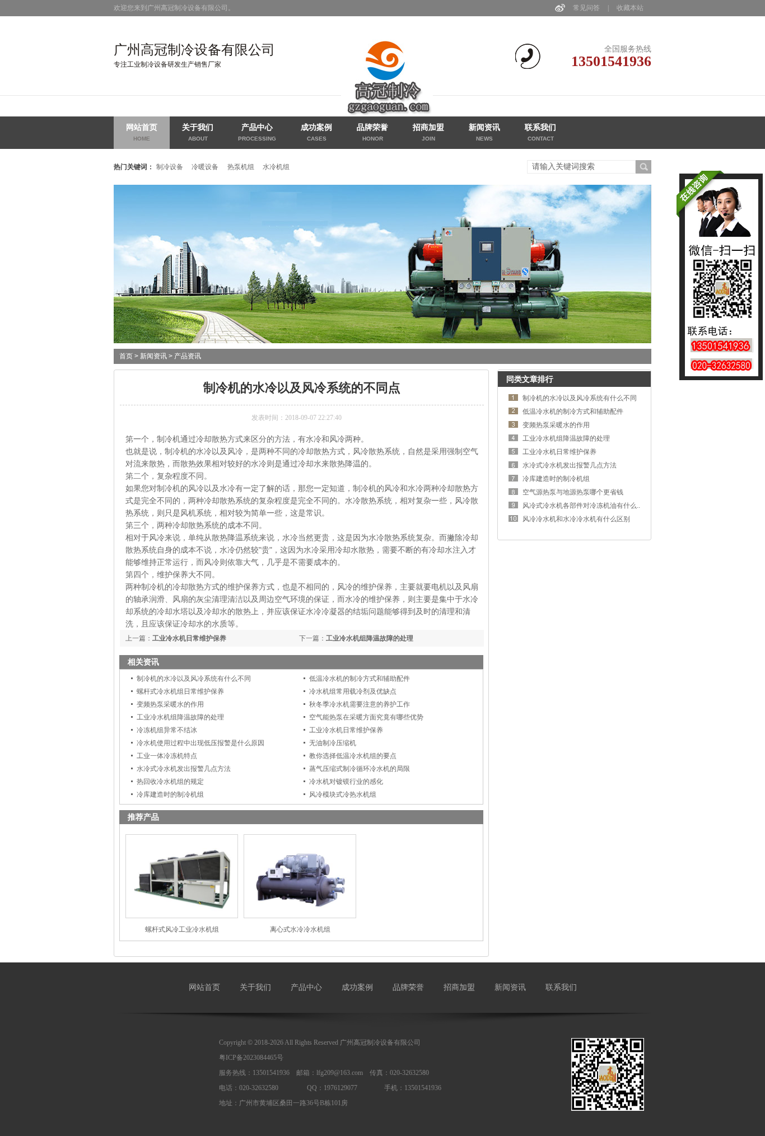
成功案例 (316, 132)
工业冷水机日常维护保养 (189, 638)
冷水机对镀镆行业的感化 (346, 782)
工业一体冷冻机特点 (167, 756)
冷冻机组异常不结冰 (167, 730)
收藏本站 (630, 8)
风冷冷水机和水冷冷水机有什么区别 (576, 519)
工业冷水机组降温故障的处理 (369, 638)
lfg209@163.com (339, 1073)
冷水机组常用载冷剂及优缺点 (353, 691)
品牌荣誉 (372, 132)
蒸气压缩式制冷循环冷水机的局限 (359, 769)
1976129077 (340, 1088)
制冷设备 (169, 167)
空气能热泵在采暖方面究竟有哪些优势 (366, 717)
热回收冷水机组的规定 (170, 782)
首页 (126, 356)
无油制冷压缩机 (332, 743)
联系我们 (540, 132)
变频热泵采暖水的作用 (170, 704)
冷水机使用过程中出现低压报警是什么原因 (200, 743)
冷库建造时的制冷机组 (170, 794)
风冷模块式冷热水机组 (342, 794)
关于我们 (197, 132)
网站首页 (141, 132)
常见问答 (586, 8)
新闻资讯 (484, 132)
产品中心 (257, 132)
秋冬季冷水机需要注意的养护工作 (359, 704)
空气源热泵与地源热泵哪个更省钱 (573, 492)
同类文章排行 (529, 379)
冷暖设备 (205, 167)
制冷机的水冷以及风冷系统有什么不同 (194, 678)
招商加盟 (428, 132)
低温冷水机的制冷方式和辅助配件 (359, 678)
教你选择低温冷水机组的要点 (353, 756)
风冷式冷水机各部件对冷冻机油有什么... (582, 505)
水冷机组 (276, 167)
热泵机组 (240, 167)
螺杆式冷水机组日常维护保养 (180, 691)
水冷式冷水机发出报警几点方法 (184, 769)
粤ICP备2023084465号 (251, 1058)
